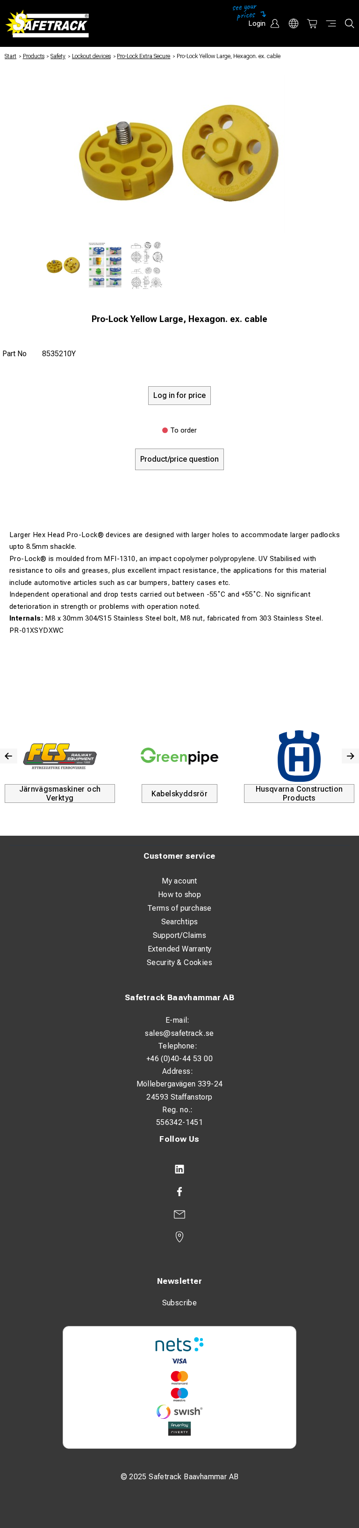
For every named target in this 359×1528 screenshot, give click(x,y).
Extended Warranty (180, 948)
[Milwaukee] (250, 756)
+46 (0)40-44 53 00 (179, 1058)
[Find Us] (179, 1237)
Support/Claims (180, 935)
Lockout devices (91, 56)
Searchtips (179, 921)
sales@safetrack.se (179, 1033)
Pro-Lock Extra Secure (143, 56)
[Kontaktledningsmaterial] (131, 756)
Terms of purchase (179, 908)
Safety (57, 56)
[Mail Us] (179, 1214)
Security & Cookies (179, 962)
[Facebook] (179, 1192)
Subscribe (179, 1302)
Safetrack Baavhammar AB (179, 997)
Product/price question (179, 459)
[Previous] (8, 756)
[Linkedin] (179, 1169)
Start (10, 56)
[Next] (350, 756)
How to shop (179, 894)
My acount (179, 880)
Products (33, 56)
